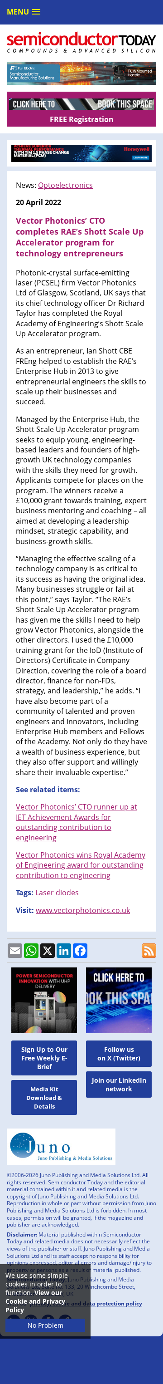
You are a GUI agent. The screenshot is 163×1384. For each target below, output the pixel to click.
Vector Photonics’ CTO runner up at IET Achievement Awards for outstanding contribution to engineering (76, 822)
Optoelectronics (65, 185)
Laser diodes (57, 893)
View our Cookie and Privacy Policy (35, 1301)
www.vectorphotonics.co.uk (83, 910)
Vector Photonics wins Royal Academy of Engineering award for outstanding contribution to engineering (80, 865)
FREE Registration (82, 119)
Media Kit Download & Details (44, 1097)
